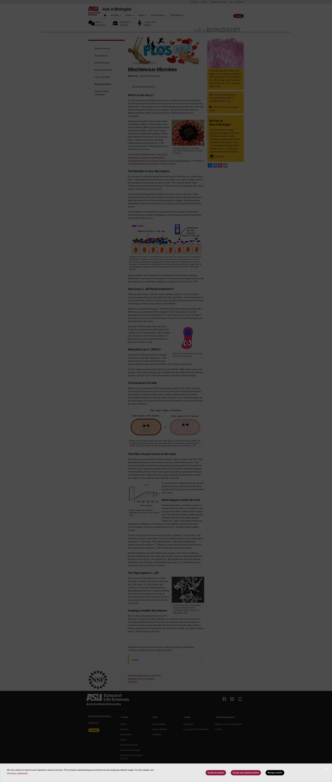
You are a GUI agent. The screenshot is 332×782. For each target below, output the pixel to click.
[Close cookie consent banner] (326, 768)
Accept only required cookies (246, 773)
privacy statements (19, 773)
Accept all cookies (216, 773)
